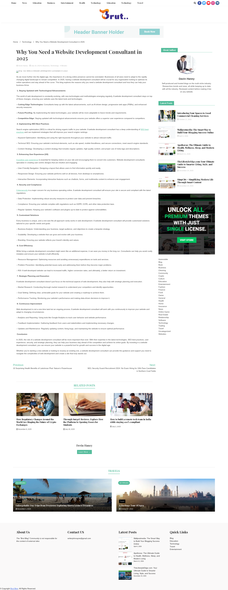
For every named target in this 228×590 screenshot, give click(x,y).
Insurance (162, 306)
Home (13, 3)
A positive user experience (27, 160)
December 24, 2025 (186, 171)
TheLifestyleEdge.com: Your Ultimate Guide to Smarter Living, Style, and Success (195, 164)
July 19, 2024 (36, 66)
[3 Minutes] (165, 511)
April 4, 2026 (183, 136)
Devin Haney (23, 66)
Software (162, 320)
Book (160, 265)
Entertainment (67, 3)
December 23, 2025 (186, 186)
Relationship (163, 317)
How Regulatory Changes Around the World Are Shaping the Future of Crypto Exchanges (36, 422)
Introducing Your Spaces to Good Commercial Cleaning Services (194, 114)
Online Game (164, 312)
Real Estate (163, 315)
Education (37, 3)
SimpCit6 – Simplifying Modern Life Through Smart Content (195, 181)
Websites (162, 334)
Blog (160, 262)
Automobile (163, 259)
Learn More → (84, 452)
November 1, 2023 (24, 509)
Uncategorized (164, 331)
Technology (96, 3)
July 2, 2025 (116, 427)
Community (163, 273)
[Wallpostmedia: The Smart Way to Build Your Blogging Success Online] (125, 544)
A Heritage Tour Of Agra (131, 505)
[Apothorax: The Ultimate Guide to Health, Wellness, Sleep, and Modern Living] (125, 559)
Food (160, 292)
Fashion (161, 287)
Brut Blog (14, 588)
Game (161, 295)
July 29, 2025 (70, 429)
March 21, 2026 (184, 154)
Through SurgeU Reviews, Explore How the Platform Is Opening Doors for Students (83, 422)
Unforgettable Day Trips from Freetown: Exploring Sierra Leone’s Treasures (54, 505)
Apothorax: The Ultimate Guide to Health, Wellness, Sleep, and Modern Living (195, 148)
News (24, 3)
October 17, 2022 (185, 119)
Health (82, 3)
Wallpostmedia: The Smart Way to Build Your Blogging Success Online (195, 131)
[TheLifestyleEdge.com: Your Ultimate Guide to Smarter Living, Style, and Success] (125, 574)
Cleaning (162, 270)
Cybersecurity (22, 190)
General (161, 298)
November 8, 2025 (25, 429)
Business (51, 3)
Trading (161, 326)
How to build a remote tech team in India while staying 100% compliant (130, 420)
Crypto (161, 276)
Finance (161, 290)
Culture (161, 279)
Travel (140, 3)
